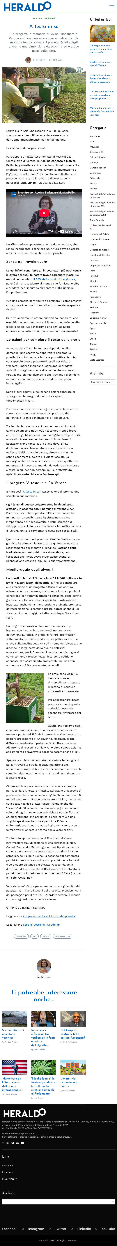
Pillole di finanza (99, 302)
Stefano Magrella (70, 1042)
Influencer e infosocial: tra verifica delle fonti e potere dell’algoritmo (43, 1038)
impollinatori (62, 936)
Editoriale (95, 178)
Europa (94, 183)
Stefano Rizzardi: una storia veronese (13, 1034)
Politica (94, 307)
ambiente (21, 936)
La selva (94, 260)
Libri (92, 270)
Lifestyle (94, 276)
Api (34, 936)
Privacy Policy (9, 1179)
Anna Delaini (39, 1050)
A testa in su (31, 491)
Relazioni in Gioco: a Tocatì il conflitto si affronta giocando (101, 78)
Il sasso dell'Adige (99, 234)
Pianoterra (95, 297)
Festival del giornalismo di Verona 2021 (102, 204)
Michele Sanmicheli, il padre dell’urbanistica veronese (102, 111)
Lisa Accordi (39, 1098)
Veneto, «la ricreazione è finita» (68, 1082)
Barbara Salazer (11, 1042)
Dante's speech (98, 167)
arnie (46, 936)
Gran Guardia (97, 220)
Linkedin (84, 1229)
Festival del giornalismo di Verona (102, 196)
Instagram (36, 1229)
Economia (95, 173)
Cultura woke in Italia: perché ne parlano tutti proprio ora (102, 95)
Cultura (94, 162)
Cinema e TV (96, 152)
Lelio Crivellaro (11, 1094)
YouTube (108, 1229)
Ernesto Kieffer (69, 1091)
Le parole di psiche (100, 265)
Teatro (93, 344)
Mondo (93, 281)
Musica (93, 291)
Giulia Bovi (40, 60)
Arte (92, 141)
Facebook (10, 1229)
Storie (93, 333)
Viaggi (93, 354)
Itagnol (93, 244)
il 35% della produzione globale (54, 279)
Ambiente (38, 18)
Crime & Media (97, 157)
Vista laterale (97, 360)
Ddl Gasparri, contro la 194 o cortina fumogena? (72, 1034)
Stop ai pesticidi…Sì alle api (41, 924)
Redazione (7, 1172)
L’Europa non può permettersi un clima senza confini (101, 49)
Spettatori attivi (98, 323)
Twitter (60, 1229)
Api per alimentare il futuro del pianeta (49, 916)
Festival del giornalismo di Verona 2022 (102, 213)
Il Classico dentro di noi (100, 227)
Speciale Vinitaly (98, 318)
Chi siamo (7, 1165)
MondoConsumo (99, 286)
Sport (93, 328)
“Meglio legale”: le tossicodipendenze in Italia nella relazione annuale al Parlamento (43, 1086)
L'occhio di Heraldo (100, 255)
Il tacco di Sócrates (100, 239)
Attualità (50, 18)
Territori (94, 349)
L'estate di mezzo (99, 250)
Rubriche (94, 312)
